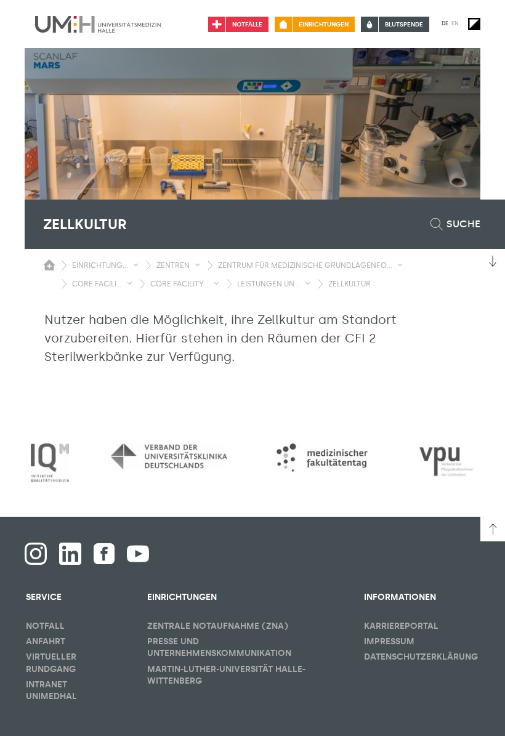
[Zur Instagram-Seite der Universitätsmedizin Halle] (35, 553)
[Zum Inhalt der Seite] (493, 261)
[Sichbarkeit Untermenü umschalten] (135, 265)
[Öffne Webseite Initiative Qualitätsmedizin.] (50, 463)
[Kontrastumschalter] (474, 24)
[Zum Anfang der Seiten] (493, 529)
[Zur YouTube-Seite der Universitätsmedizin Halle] (138, 553)
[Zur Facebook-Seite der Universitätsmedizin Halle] (104, 553)
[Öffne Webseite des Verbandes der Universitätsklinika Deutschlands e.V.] (169, 456)
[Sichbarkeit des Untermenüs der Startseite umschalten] (49, 264)
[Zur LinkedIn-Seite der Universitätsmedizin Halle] (70, 553)
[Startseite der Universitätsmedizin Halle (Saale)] (98, 24)
